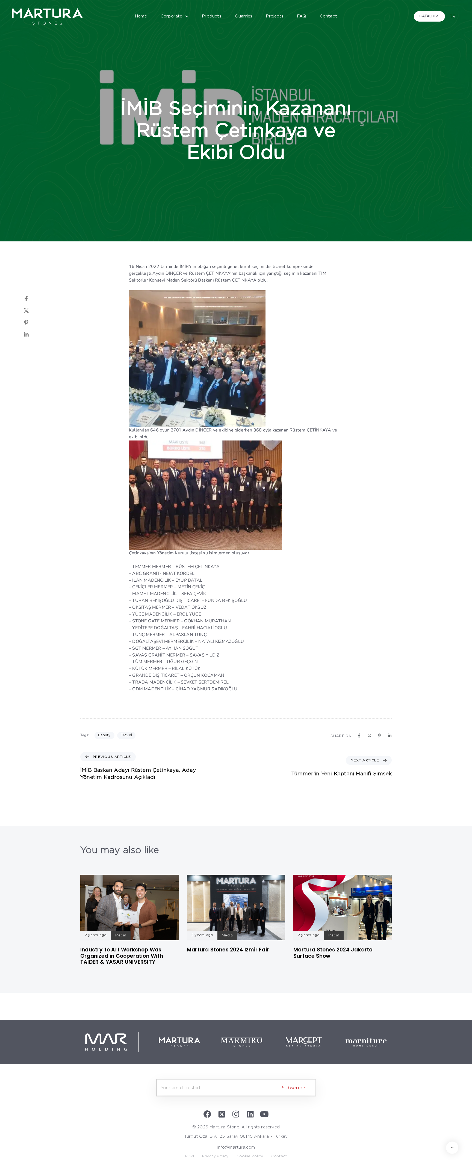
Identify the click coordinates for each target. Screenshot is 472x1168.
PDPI (189, 1156)
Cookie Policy (250, 1156)
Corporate (171, 16)
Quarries (243, 16)
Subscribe (293, 1088)
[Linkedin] (31, 334)
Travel (126, 735)
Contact (328, 16)
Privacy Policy (215, 1156)
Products (211, 16)
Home (141, 16)
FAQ (301, 16)
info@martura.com (236, 1147)
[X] (31, 310)
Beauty (104, 735)
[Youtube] (264, 1114)
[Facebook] (31, 298)
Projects (274, 16)
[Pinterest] (31, 322)
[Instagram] (236, 1114)
